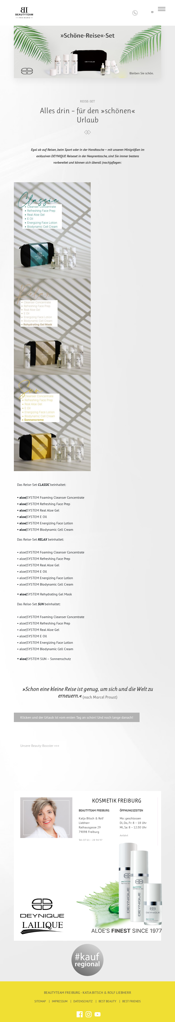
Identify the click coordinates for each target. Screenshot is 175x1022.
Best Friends (131, 1001)
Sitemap (40, 1001)
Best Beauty (107, 1001)
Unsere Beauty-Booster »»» (39, 745)
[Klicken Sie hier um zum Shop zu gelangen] (143, 13)
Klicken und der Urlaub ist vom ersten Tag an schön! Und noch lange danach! (76, 717)
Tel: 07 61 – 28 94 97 (90, 839)
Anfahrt (124, 835)
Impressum (59, 1001)
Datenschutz (83, 1001)
